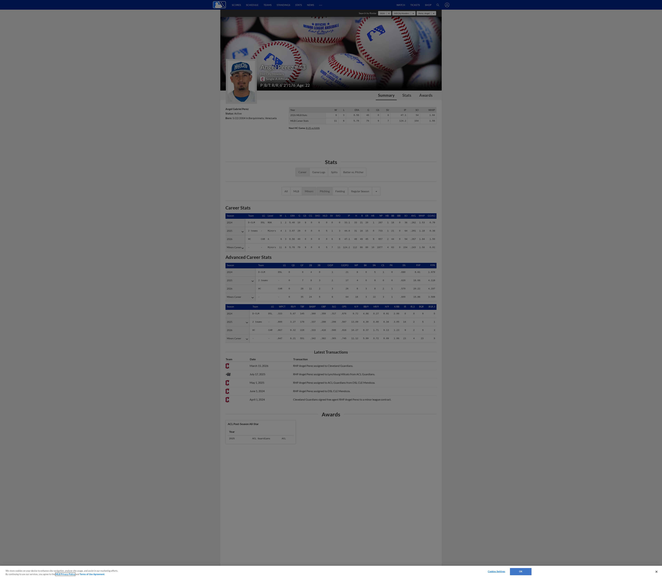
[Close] (656, 571)
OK (520, 571)
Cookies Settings (496, 571)
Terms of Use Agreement (92, 574)
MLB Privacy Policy (65, 574)
